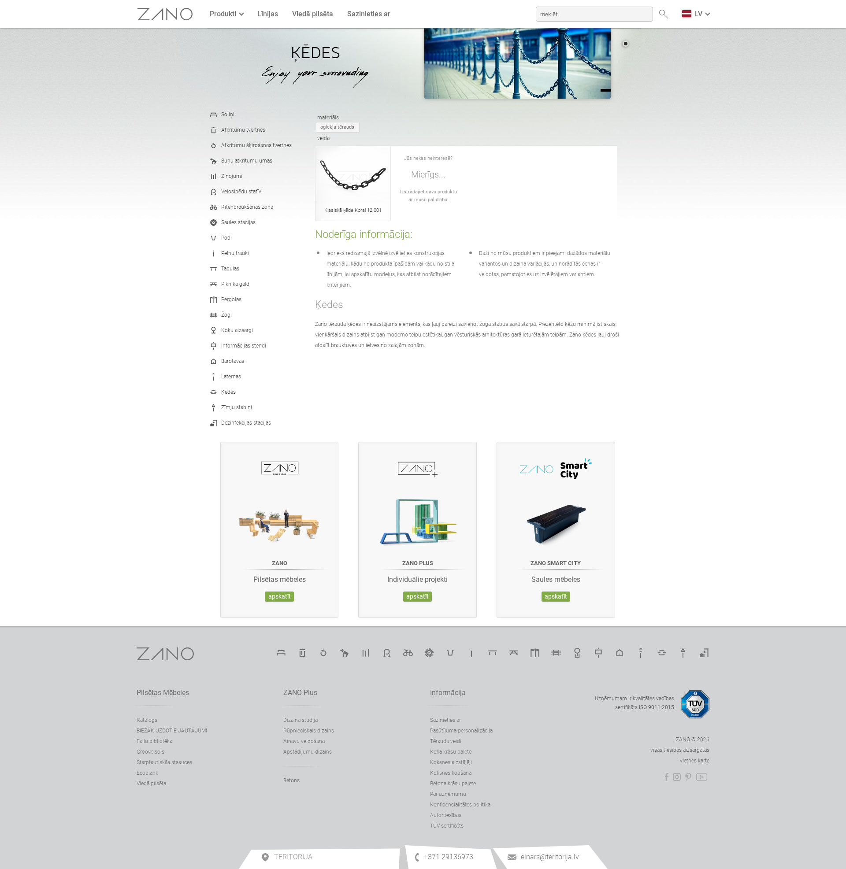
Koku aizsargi (237, 330)
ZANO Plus (300, 692)
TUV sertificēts (447, 826)
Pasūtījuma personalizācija (461, 731)
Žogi (226, 315)
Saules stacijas (238, 222)
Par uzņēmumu (448, 794)
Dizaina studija (300, 720)
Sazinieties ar (368, 14)
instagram (677, 777)
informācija (448, 692)
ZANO (165, 14)
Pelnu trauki (235, 253)
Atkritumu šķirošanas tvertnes (256, 145)
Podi (226, 238)
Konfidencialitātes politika (460, 805)
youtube (701, 777)
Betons (291, 780)
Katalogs (147, 720)
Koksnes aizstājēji (451, 762)
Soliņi (227, 114)
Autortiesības (445, 815)
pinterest (688, 777)
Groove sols (150, 752)
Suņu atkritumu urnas (246, 161)
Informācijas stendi (243, 346)
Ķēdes (228, 392)
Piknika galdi (236, 284)
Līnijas (267, 14)
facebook (666, 777)
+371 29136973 (448, 857)
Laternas (231, 376)
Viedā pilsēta (312, 14)
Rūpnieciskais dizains (308, 731)
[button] (625, 43)
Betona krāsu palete (453, 783)
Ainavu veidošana (304, 741)
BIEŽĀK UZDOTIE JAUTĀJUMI (172, 731)
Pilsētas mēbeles (163, 692)
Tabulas (230, 269)
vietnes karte (694, 761)
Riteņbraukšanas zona (247, 207)
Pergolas (231, 299)
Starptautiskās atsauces (164, 762)
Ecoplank (147, 773)
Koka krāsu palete (450, 752)
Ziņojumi (231, 176)
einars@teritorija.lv (550, 857)
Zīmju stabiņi (236, 407)
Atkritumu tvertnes (243, 130)
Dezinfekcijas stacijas (246, 423)
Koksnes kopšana (450, 773)
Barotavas (232, 361)
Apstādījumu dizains (307, 752)
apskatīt (279, 596)
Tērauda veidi (445, 741)
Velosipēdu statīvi (242, 192)
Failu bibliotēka (154, 741)
